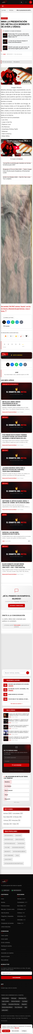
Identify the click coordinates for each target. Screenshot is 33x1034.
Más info (17, 1027)
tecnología (21, 843)
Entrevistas (21, 916)
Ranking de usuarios (6, 946)
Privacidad (3, 1018)
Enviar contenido (5, 942)
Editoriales (21, 919)
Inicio (2, 898)
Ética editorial (4, 960)
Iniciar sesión (4, 939)
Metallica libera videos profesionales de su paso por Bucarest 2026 (11, 403)
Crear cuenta (4, 935)
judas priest (8, 859)
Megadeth (7, 851)
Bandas (3, 902)
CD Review (21, 909)
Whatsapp (18, 835)
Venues (3, 919)
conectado (19, 619)
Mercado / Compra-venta (7, 909)
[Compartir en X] (4, 322)
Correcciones (4, 1020)
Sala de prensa (5, 912)
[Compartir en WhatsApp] (12, 322)
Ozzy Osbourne (9, 855)
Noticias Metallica (10, 843)
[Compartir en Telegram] (17, 322)
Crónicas (21, 912)
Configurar (24, 1030)
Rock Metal (21, 905)
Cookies (13, 1018)
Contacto (3, 949)
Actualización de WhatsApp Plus (14, 863)
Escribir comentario (16, 605)
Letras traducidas (5, 926)
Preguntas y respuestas (7, 916)
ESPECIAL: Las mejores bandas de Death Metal (11, 533)
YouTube (7, 847)
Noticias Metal (9, 835)
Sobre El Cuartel (5, 956)
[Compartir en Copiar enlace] (21, 322)
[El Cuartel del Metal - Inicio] (4, 2)
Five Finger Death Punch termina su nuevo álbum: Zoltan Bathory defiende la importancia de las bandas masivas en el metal (14, 436)
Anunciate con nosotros (7, 953)
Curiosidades (22, 902)
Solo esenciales (15, 1030)
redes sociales (20, 839)
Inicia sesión (17, 625)
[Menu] (2, 6)
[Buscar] (26, 2)
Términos (9, 1018)
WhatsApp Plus (9, 839)
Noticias (4, 18)
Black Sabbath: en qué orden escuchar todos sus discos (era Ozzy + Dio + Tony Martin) (13, 565)
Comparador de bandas (7, 923)
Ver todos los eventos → (16, 703)
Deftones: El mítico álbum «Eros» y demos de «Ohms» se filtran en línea (15, 501)
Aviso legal (18, 1018)
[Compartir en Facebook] (8, 322)
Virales (20, 923)
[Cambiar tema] (21, 2)
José (4, 54)
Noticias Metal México (19, 851)
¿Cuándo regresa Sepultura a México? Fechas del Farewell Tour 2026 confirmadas (13, 469)
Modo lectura (9, 317)
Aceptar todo (6, 1030)
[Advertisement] (16, 653)
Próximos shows (5, 905)
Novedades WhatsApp (18, 847)
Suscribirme (17, 765)
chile (17, 855)
